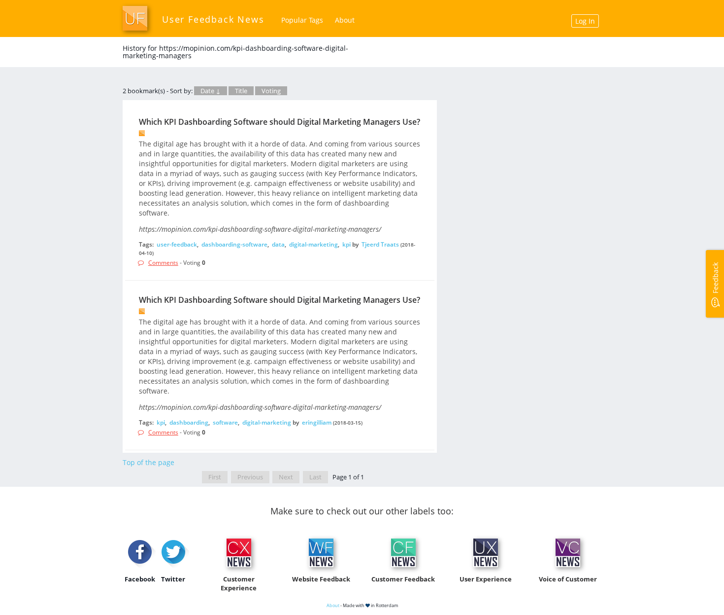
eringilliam (316, 422)
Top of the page (148, 462)
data (278, 244)
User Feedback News (213, 19)
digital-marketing (313, 244)
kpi (346, 244)
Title (241, 90)
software (225, 422)
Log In (585, 21)
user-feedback (177, 244)
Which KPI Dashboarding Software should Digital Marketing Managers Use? (279, 121)
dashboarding (188, 422)
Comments (163, 262)
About (345, 20)
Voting (271, 90)
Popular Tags (302, 20)
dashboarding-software (234, 244)
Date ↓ (210, 90)
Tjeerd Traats (380, 244)
